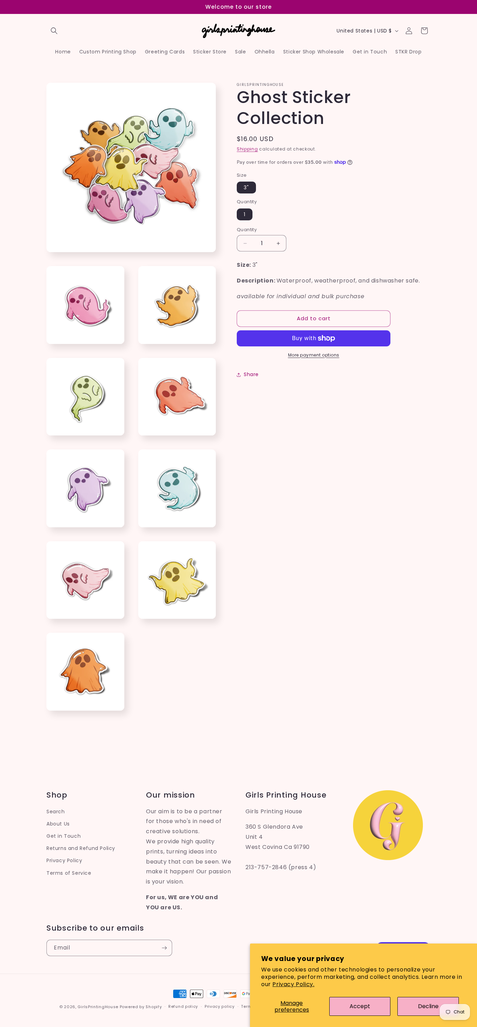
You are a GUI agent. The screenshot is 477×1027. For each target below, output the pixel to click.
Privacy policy (220, 1006)
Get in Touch (63, 835)
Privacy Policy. (293, 984)
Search (55, 811)
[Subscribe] (164, 948)
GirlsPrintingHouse (98, 1007)
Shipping (247, 149)
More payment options (313, 355)
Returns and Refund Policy (80, 848)
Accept (360, 1006)
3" (246, 187)
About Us (58, 823)
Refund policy (183, 1006)
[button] (54, 30)
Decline (428, 1006)
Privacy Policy (64, 860)
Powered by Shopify (141, 1007)
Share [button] (251, 374)
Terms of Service (68, 873)
